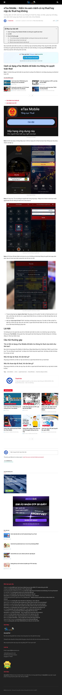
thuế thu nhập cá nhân (41, 371)
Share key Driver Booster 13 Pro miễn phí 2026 (21, 589)
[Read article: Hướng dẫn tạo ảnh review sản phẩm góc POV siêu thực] (7, 565)
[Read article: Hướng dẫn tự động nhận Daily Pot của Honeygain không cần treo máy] (31, 421)
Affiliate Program (28, 403)
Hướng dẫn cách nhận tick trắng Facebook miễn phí (23, 594)
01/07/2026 (14, 84)
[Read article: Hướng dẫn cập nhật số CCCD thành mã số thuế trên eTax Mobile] (7, 89)
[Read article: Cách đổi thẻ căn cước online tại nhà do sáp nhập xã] (7, 555)
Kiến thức (7, 425)
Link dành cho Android (12, 100)
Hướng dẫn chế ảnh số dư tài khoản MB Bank (23, 592)
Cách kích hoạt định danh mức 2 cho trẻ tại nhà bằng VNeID (25, 543)
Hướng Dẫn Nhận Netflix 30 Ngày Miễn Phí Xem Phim (25, 610)
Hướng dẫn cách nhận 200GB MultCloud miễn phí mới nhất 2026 (24, 620)
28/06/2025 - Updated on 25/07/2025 (19, 90)
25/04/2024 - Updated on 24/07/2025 (24, 20)
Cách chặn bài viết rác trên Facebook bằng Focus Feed (24, 534)
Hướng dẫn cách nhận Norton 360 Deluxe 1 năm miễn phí (25, 595)
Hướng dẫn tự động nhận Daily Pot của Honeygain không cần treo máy (31, 430)
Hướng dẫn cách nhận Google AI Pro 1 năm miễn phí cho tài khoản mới (28, 607)
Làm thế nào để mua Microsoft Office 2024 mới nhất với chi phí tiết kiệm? (30, 602)
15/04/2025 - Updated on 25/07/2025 (47, 90)
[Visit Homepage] (30, 2)
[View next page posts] (32, 95)
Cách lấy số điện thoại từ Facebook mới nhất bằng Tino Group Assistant (41, 590)
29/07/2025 (42, 84)
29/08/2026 (6, 558)
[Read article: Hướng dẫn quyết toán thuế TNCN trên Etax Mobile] (35, 89)
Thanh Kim (10, 20)
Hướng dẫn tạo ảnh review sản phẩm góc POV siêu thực (24, 563)
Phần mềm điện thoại (38, 20)
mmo (16, 371)
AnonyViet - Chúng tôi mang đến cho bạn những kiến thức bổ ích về (21, 690)
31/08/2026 (6, 539)
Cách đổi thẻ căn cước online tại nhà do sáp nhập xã (23, 553)
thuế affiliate (31, 371)
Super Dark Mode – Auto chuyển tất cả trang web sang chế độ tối (27, 612)
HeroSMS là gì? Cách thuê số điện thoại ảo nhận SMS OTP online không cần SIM (29, 587)
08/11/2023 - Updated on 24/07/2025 (30, 433)
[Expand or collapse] (56, 29)
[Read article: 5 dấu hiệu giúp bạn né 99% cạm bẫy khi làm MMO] (35, 82)
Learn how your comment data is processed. (33, 457)
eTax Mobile (10, 371)
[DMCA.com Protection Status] (7, 664)
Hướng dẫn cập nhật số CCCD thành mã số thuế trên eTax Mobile (49, 408)
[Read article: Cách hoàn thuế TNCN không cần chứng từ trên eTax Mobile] (7, 82)
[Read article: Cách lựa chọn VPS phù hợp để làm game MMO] (50, 421)
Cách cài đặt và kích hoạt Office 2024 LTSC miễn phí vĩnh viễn (24, 614)
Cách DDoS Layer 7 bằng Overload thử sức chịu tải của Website (24, 615)
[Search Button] (57, 2)
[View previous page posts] (30, 95)
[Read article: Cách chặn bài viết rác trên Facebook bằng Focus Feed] (7, 535)
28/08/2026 (6, 568)
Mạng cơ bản (46, 425)
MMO (25, 425)
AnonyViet (6, 595)
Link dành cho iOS (11, 103)
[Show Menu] (4, 2)
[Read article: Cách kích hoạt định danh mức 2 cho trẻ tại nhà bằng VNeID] (7, 545)
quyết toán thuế (22, 371)
